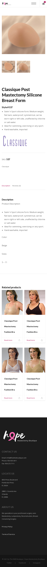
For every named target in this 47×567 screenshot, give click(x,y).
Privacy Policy (7, 527)
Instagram (36, 563)
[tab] (6, 187)
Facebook (22, 563)
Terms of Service (8, 534)
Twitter (9, 563)
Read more (8, 340)
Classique (5, 166)
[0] (43, 4)
